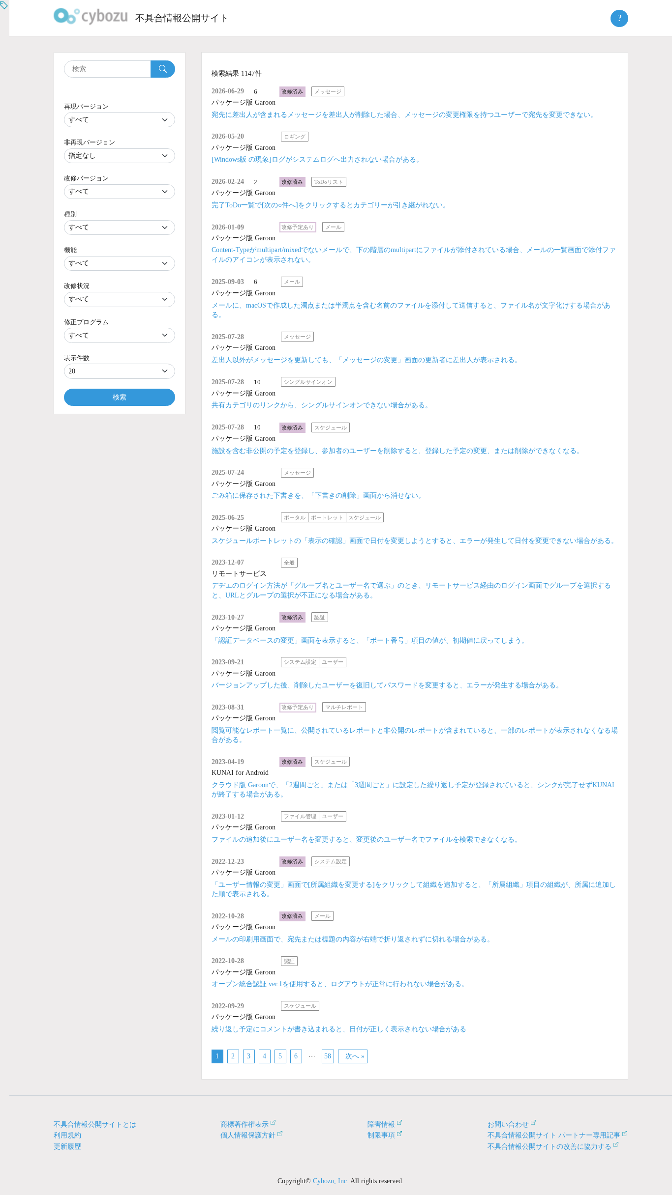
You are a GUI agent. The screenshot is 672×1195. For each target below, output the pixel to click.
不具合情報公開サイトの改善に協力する (549, 1146)
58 (327, 1056)
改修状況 (77, 285)
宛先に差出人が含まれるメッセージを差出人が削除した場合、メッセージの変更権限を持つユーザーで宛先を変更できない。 (404, 114)
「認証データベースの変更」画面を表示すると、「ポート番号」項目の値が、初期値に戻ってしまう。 (370, 640)
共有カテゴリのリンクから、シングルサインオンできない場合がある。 (322, 405)
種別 (70, 214)
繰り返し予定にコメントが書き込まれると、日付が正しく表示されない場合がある (339, 1029)
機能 (70, 250)
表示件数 (77, 358)
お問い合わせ (508, 1124)
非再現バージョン (89, 142)
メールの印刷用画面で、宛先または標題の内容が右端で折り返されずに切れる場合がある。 (353, 939)
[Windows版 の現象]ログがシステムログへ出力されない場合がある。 (317, 159)
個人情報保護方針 (247, 1135)
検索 (119, 397)
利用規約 (67, 1135)
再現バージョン (86, 106)
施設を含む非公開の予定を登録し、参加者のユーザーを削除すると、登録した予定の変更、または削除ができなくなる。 (397, 451)
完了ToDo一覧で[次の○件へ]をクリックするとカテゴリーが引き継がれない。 (331, 205)
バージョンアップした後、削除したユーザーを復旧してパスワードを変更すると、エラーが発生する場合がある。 (387, 685)
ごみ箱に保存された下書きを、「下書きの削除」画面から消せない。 (318, 495)
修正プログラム (86, 322)
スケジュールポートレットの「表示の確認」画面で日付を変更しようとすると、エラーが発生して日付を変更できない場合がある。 (415, 540)
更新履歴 (67, 1146)
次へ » (355, 1056)
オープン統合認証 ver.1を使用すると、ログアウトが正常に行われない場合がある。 (340, 984)
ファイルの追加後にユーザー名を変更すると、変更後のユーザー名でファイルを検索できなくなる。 (366, 839)
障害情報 (381, 1124)
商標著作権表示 (244, 1124)
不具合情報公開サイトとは (95, 1124)
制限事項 (381, 1135)
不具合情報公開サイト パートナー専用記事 (554, 1135)
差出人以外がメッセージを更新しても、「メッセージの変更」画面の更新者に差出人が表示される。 (366, 360)
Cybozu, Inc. (331, 1181)
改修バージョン (86, 178)
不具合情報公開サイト (182, 18)
